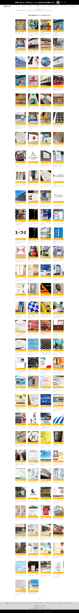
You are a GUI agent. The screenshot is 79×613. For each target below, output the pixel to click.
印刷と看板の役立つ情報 (68, 603)
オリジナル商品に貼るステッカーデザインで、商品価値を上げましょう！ (45, 446)
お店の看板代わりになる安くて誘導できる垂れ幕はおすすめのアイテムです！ (45, 316)
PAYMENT (37, 6)
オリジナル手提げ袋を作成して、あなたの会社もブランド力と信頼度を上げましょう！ (20, 335)
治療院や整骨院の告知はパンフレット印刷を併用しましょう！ (33, 483)
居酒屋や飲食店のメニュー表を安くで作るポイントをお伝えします (45, 335)
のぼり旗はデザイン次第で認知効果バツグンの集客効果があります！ (20, 185)
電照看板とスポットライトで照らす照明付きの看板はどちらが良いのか (45, 34)
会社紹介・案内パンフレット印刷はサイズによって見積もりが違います (45, 464)
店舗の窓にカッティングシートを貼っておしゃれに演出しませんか (33, 372)
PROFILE (49, 6)
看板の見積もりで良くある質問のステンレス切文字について (45, 127)
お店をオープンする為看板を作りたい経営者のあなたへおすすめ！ (58, 260)
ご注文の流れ (21, 603)
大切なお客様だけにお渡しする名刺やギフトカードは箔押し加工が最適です (45, 108)
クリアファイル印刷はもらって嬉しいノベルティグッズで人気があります (58, 501)
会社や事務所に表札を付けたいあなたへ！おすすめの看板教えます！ (20, 427)
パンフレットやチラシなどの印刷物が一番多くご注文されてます (45, 575)
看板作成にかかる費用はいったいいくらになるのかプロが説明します (33, 89)
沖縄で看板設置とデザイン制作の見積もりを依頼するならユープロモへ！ (58, 108)
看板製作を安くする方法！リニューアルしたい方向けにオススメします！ (33, 52)
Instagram (60, 603)
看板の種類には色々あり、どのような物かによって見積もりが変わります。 (20, 316)
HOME (16, 10)
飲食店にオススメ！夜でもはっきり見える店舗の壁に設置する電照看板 (33, 34)
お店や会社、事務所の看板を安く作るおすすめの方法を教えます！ (33, 427)
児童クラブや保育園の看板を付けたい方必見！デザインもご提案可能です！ (20, 223)
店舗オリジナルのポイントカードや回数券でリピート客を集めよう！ (58, 335)
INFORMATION (39, 9)
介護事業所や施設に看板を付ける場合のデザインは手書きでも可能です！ (20, 409)
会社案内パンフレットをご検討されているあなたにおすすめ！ (45, 279)
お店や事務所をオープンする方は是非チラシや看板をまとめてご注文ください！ (33, 205)
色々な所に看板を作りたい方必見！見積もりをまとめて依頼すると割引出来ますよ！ (45, 205)
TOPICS (11, 603)
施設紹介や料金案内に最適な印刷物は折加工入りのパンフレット (58, 557)
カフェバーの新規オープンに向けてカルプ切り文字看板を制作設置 (20, 165)
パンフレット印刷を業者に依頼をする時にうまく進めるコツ (20, 297)
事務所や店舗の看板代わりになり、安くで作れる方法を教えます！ (45, 297)
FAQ (44, 6)
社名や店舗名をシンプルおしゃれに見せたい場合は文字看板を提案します (58, 34)
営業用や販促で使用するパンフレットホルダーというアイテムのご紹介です (45, 372)
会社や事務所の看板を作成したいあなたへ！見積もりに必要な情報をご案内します (20, 260)
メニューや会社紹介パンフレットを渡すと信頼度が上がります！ (45, 557)
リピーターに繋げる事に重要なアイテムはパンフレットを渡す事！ (20, 594)
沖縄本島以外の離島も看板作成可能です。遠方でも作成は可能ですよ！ (45, 409)
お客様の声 (48, 603)
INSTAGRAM (72, 6)
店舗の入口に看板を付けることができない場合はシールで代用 (20, 146)
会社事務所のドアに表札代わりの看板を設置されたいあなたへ (58, 446)
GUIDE (30, 6)
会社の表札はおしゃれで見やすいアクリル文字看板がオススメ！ (33, 71)
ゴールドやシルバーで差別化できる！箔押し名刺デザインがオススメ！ (58, 146)
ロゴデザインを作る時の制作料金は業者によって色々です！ (58, 427)
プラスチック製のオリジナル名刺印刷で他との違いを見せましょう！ (20, 446)
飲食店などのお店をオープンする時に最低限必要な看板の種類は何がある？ (58, 316)
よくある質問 (35, 603)
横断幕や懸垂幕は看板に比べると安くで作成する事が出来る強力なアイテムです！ (58, 372)
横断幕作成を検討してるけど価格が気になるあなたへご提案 (45, 52)
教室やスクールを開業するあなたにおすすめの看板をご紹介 (33, 390)
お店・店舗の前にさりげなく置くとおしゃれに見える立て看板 (33, 185)
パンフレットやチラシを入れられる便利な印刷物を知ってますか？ (58, 464)
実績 (16, 603)
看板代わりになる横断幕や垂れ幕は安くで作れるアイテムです (20, 538)
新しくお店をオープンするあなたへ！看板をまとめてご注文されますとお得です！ (45, 260)
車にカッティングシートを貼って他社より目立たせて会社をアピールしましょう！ (58, 223)
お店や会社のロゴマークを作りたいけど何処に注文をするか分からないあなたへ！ (58, 205)
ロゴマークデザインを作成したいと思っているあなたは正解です (33, 165)
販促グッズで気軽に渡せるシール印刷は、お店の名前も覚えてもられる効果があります (45, 353)
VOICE (56, 6)
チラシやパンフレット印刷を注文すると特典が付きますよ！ (45, 390)
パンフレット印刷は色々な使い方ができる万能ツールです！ (20, 575)
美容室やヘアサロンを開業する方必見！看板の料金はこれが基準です (45, 538)
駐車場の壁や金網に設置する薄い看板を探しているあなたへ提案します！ (33, 127)
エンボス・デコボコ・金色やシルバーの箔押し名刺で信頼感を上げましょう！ (45, 185)
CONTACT (63, 6)
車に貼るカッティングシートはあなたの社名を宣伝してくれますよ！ (58, 390)
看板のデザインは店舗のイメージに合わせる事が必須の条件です (58, 297)
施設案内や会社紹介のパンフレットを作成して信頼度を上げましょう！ (33, 557)
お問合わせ (54, 603)
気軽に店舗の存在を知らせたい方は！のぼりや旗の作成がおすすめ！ (33, 242)
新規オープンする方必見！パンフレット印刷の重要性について (20, 390)
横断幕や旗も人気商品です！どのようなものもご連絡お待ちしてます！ (33, 409)
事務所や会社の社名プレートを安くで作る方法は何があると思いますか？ (33, 297)
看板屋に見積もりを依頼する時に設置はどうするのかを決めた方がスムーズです (20, 52)
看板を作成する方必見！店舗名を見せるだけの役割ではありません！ (20, 501)
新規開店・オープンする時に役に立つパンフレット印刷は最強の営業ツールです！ (20, 279)
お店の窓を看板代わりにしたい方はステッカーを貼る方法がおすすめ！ (58, 353)
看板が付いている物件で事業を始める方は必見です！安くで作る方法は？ (58, 279)
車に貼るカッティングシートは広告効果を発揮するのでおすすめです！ (45, 427)
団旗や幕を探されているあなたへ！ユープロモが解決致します (58, 520)
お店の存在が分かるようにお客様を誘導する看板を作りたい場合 (20, 464)
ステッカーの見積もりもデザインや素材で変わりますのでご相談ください (45, 71)
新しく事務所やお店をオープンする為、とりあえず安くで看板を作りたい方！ (33, 353)
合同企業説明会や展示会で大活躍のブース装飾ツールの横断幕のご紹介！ (33, 316)
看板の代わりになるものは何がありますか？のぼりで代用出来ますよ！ (33, 223)
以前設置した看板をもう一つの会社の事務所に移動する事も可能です (45, 165)
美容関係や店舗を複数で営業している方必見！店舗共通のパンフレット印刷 (20, 372)
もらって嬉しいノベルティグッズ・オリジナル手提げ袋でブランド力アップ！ (33, 538)
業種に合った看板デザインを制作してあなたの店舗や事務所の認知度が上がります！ (58, 71)
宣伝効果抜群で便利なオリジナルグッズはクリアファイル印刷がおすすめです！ (20, 353)
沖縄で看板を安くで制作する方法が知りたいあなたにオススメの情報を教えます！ (20, 71)
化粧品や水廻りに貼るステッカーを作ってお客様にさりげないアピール (58, 127)
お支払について (28, 603)
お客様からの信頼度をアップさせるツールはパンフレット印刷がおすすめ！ (33, 279)
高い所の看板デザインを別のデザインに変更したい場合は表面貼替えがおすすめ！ (58, 409)
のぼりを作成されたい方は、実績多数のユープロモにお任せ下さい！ (58, 242)
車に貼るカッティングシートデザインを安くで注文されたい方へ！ (45, 242)
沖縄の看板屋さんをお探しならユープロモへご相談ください (20, 34)
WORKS (24, 6)
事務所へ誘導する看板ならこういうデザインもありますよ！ (45, 146)
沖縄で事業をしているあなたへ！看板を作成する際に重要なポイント (20, 108)
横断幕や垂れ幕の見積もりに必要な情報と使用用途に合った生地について (58, 89)
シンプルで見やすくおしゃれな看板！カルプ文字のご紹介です (20, 89)
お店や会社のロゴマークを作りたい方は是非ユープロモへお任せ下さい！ (20, 242)
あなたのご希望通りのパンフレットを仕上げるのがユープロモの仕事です (58, 575)
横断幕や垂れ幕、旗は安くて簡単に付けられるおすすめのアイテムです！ (33, 260)
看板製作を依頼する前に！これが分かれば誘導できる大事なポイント (58, 52)
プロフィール (42, 603)
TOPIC (17, 6)
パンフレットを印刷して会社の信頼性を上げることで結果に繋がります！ (45, 223)
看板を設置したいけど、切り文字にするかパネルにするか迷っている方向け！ (20, 205)
